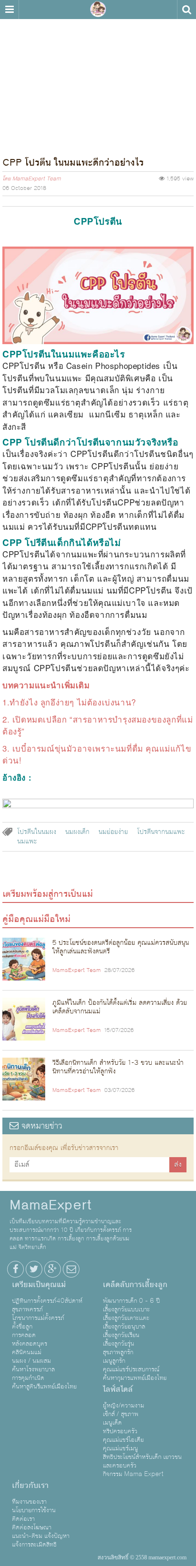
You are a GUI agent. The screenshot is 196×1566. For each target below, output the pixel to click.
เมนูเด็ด (112, 1422)
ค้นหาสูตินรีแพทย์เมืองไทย (44, 1386)
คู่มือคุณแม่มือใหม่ (36, 919)
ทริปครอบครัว (120, 1431)
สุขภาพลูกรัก (118, 1352)
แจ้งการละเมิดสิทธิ (34, 1544)
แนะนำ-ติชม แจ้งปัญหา (40, 1536)
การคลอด (24, 1335)
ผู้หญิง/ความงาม (123, 1405)
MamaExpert (98, 9)
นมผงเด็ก (77, 832)
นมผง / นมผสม (31, 1361)
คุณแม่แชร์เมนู (120, 1448)
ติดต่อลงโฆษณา (31, 1527)
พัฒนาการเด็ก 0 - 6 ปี (131, 1301)
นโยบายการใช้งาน (34, 1510)
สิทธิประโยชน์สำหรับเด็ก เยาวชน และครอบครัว (142, 1461)
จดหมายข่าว (40, 1126)
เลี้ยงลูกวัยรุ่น (118, 1343)
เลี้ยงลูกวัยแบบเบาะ (126, 1309)
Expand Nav (9, 9)
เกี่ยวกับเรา (30, 1485)
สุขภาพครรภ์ (27, 1309)
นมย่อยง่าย (113, 832)
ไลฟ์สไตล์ (118, 1389)
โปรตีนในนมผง (36, 832)
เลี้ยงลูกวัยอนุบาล (124, 1326)
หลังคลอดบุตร (29, 1343)
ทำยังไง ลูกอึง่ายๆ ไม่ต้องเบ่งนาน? (73, 702)
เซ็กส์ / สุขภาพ (120, 1414)
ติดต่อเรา (23, 1519)
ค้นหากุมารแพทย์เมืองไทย (135, 1378)
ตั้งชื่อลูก (22, 1326)
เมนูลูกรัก (114, 1361)
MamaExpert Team (36, 179)
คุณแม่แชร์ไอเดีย (123, 1440)
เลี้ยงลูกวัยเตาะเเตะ (126, 1318)
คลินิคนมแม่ (26, 1352)
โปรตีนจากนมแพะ (161, 832)
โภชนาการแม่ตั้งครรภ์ (38, 1318)
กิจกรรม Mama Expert (133, 1474)
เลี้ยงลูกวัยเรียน (121, 1335)
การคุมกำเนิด (28, 1378)
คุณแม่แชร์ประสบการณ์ (131, 1369)
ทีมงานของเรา (29, 1501)
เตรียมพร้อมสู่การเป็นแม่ (47, 894)
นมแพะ (27, 841)
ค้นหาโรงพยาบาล (33, 1369)
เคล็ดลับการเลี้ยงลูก (135, 1285)
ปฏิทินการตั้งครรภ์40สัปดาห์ (47, 1301)
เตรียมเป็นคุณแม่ (39, 1285)
